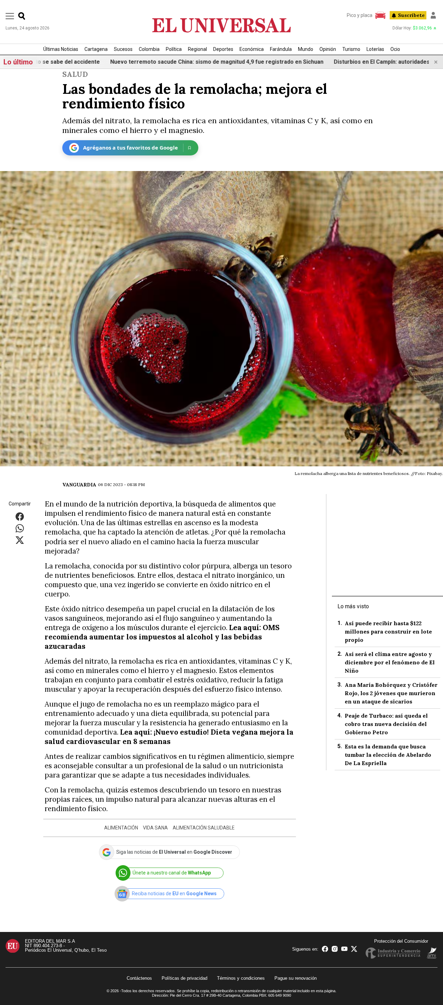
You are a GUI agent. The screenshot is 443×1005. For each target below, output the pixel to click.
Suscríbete (411, 15)
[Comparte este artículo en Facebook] (20, 516)
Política (174, 49)
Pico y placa (359, 15)
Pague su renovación (295, 978)
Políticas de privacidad (184, 978)
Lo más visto (353, 606)
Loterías (375, 49)
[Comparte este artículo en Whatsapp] (20, 528)
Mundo (305, 49)
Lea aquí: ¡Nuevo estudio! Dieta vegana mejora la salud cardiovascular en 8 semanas (169, 736)
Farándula (281, 49)
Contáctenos (139, 978)
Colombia (149, 49)
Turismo (351, 49)
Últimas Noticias (60, 49)
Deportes (223, 49)
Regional (197, 49)
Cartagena (96, 49)
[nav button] (10, 15)
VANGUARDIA (79, 485)
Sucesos (123, 49)
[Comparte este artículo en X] (20, 540)
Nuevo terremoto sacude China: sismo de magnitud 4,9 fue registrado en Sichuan (184, 62)
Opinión (327, 49)
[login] (433, 15)
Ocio (395, 49)
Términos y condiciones (241, 978)
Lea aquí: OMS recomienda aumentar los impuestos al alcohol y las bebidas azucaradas (162, 637)
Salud (75, 74)
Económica (251, 49)
